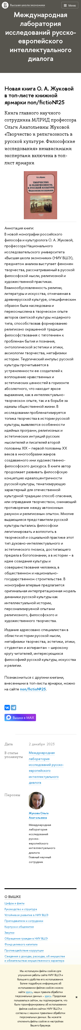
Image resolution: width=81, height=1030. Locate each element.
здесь (29, 992)
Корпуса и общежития (19, 927)
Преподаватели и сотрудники (23, 921)
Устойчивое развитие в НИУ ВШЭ (26, 915)
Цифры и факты (14, 903)
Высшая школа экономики (27, 5)
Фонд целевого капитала (20, 944)
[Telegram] (13, 707)
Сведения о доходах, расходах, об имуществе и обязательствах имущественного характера (34, 958)
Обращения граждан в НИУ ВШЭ (26, 938)
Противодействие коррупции (24, 950)
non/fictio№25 (33, 689)
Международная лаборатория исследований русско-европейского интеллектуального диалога (40, 36)
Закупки (9, 932)
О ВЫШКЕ (12, 896)
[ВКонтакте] (7, 707)
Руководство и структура (20, 909)
